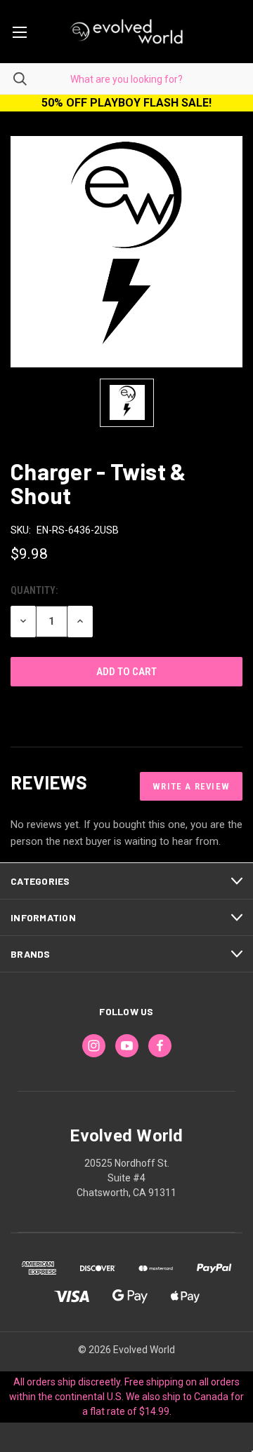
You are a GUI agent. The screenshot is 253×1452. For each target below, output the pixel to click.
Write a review (191, 786)
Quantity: (34, 590)
